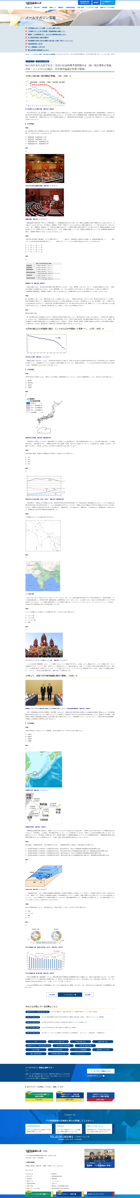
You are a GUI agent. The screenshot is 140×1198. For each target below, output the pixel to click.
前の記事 (52, 994)
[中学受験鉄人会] (33, 3)
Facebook (46, 1151)
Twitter (44, 1151)
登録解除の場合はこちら (94, 1076)
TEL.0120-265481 (61, 1136)
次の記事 (87, 994)
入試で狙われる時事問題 (42, 61)
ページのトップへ (135, 1193)
